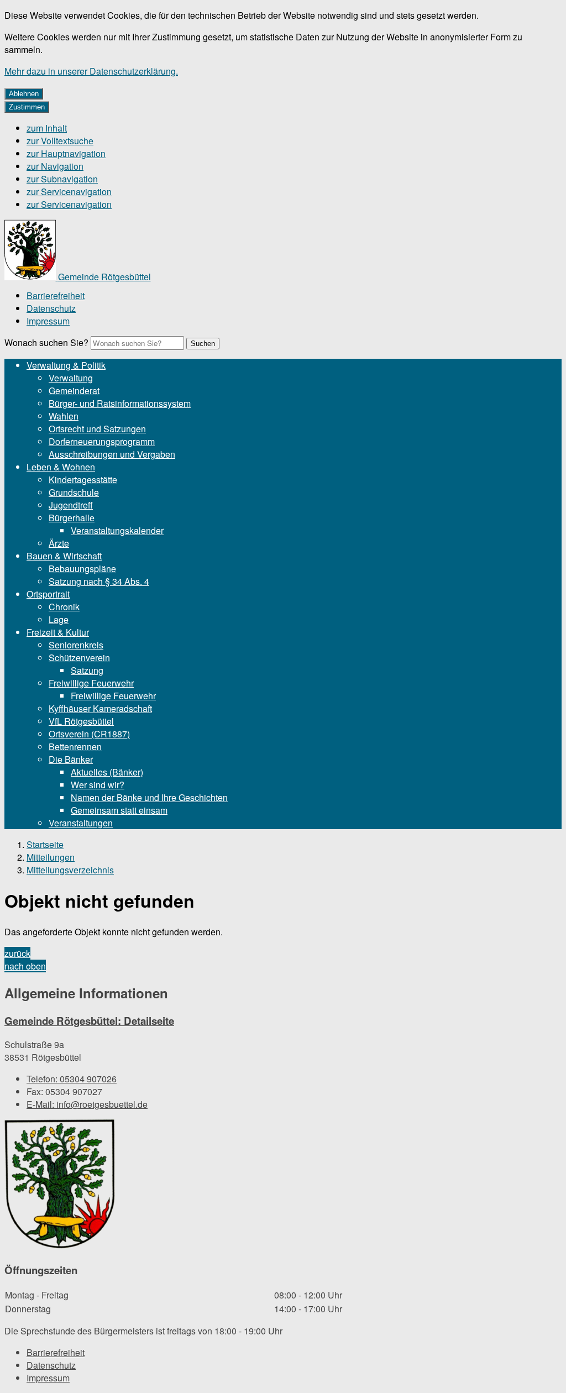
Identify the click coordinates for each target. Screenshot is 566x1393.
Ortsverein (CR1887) (89, 733)
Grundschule (74, 492)
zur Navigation (55, 166)
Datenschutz (51, 308)
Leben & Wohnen (61, 466)
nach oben (25, 966)
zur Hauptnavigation (66, 153)
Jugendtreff (71, 505)
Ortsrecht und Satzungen (97, 428)
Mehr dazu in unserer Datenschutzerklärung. (91, 71)
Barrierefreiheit (56, 295)
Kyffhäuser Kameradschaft (100, 708)
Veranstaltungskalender (117, 530)
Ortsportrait (48, 594)
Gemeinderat (74, 390)
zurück (17, 953)
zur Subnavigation (62, 178)
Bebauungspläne (82, 568)
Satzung (87, 670)
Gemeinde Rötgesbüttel (89, 1020)
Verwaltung (71, 377)
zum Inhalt (47, 128)
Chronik (64, 606)
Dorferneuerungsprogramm (102, 441)
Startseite (45, 844)
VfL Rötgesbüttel (81, 721)
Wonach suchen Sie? (46, 342)
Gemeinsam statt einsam (119, 810)
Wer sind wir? (97, 784)
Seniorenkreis (76, 644)
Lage (59, 619)
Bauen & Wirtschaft (64, 555)
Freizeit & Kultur (58, 632)
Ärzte (59, 543)
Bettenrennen (75, 746)
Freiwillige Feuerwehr (91, 683)
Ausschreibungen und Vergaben (112, 454)
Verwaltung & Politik (66, 365)
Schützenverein (79, 657)
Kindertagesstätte (83, 479)
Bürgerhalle (72, 517)
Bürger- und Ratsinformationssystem (120, 403)
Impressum (48, 321)
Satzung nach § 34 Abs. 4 (99, 581)
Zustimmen (27, 107)
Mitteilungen (51, 857)
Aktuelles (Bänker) (107, 772)
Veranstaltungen (81, 822)
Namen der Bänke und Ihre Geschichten (149, 797)
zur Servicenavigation (69, 191)
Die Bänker (71, 759)
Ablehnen (24, 94)
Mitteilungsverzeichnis (70, 869)
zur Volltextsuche (60, 140)
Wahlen (63, 416)
